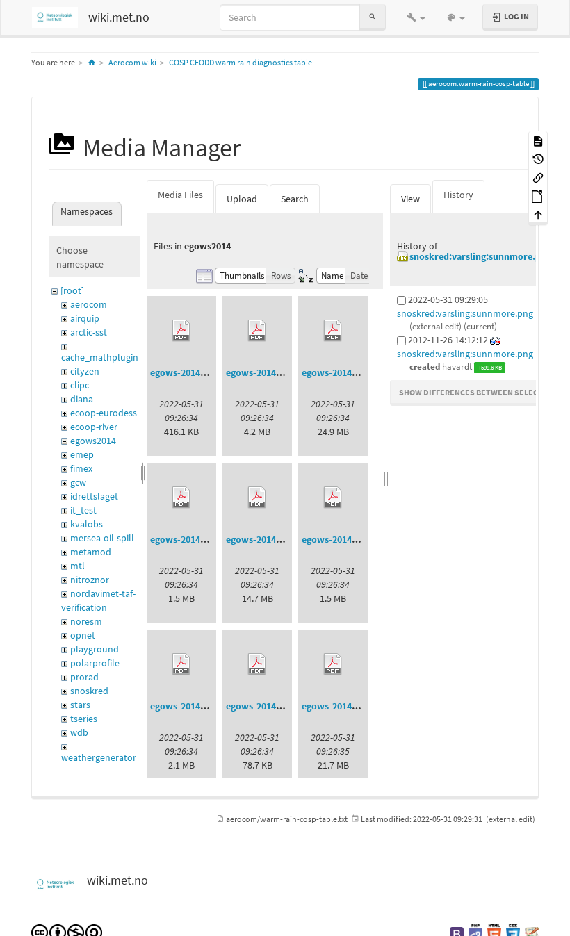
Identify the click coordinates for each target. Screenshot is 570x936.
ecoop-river (93, 426)
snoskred (89, 690)
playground (94, 649)
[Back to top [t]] (538, 214)
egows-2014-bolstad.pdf (353, 372)
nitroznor (89, 579)
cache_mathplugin (99, 357)
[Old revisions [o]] (538, 158)
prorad (84, 677)
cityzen (84, 371)
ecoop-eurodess (103, 413)
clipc (79, 385)
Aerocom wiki (132, 62)
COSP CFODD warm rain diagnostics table (240, 62)
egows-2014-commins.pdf (205, 539)
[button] (416, 17)
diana (81, 399)
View (410, 198)
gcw (78, 482)
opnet (82, 635)
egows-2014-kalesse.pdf (353, 539)
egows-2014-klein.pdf (196, 706)
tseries (83, 718)
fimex (81, 468)
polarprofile (95, 663)
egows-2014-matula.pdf (352, 706)
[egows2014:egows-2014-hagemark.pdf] (257, 497)
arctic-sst (88, 332)
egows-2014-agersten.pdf (280, 372)
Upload (242, 198)
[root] (72, 290)
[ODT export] (538, 195)
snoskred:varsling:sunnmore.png (480, 256)
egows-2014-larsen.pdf (274, 706)
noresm (86, 621)
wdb (79, 732)
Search (295, 198)
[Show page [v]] (538, 140)
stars (80, 704)
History (458, 194)
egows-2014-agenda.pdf (201, 372)
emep (82, 454)
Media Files (180, 194)
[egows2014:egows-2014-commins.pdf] (181, 497)
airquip (84, 318)
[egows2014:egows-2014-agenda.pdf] (181, 330)
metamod (90, 551)
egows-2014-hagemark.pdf (283, 539)
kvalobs (86, 524)
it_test (83, 510)
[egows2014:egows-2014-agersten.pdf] (257, 330)
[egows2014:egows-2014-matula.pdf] (333, 664)
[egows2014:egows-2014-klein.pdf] (181, 664)
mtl (77, 565)
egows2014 (93, 440)
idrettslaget (94, 496)
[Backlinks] (538, 177)
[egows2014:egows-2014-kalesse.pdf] (333, 497)
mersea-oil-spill (102, 538)
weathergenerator (98, 757)
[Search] (372, 17)
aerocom (88, 304)
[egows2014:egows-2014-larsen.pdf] (257, 664)
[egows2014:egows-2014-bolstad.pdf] (333, 330)
